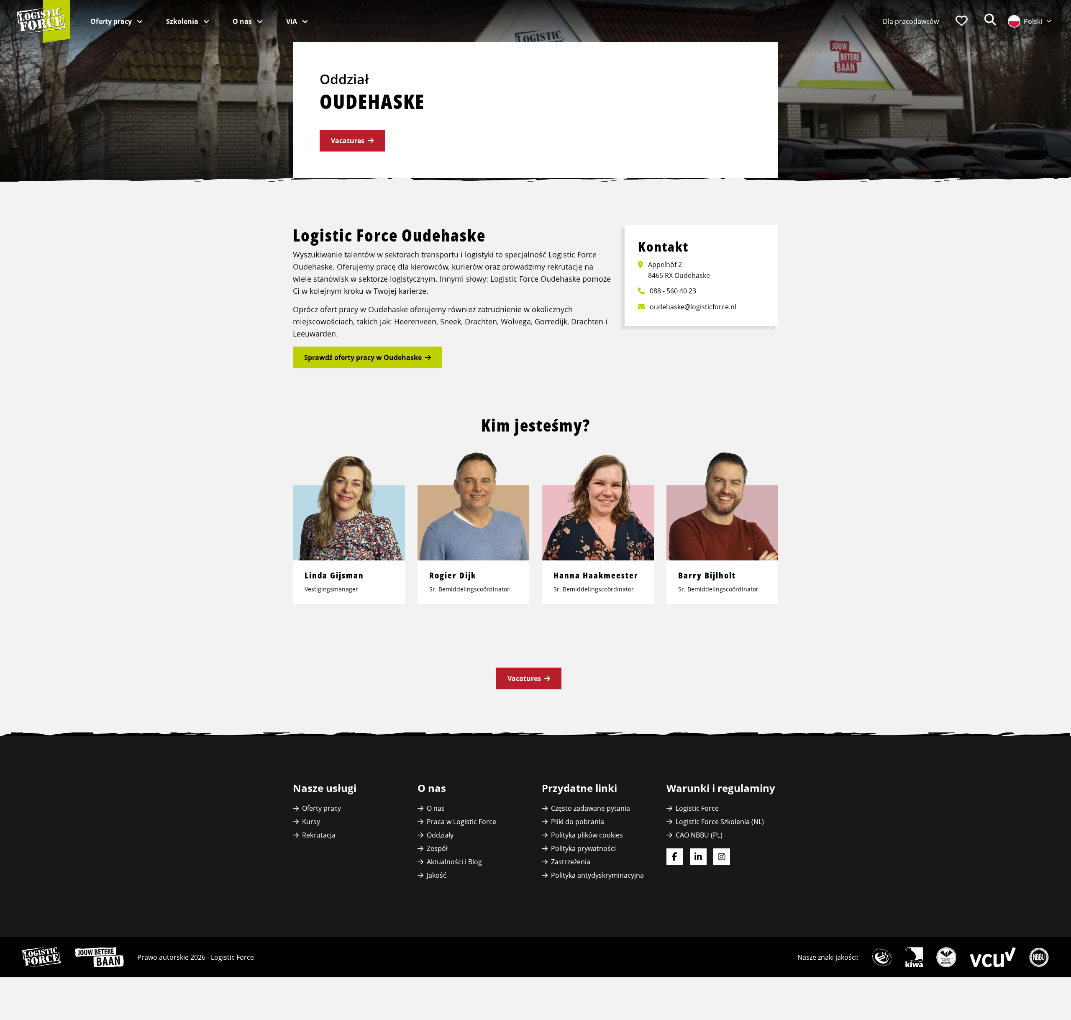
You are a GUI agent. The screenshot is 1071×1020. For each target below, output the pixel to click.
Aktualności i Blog (454, 861)
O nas (243, 21)
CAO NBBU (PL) (699, 835)
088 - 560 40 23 (673, 290)
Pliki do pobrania (577, 821)
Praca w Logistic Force (461, 821)
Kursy (311, 821)
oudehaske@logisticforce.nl (693, 306)
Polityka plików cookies (587, 835)
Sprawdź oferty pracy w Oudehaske (363, 357)
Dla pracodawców (911, 21)
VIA (292, 21)
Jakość (436, 875)
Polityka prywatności (583, 848)
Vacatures (347, 140)
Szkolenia (183, 21)
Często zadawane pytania (590, 808)
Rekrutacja (319, 835)
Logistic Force (697, 808)
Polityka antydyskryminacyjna (597, 875)
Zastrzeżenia (570, 861)
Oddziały (440, 835)
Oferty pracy (111, 21)
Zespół (437, 848)
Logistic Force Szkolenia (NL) (720, 821)
